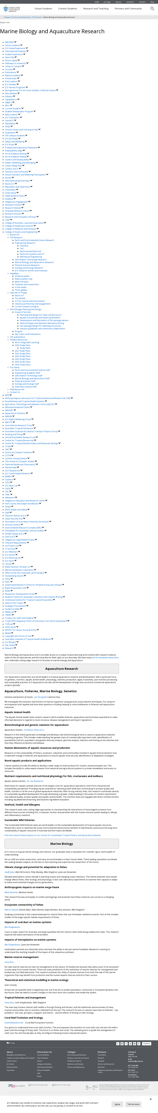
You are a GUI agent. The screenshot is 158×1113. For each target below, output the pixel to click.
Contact (142, 2)
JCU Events (10, 554)
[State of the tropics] (61, 1084)
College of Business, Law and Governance (24, 223)
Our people (20, 298)
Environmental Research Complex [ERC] (23, 527)
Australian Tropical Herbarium (19, 428)
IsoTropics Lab (12, 545)
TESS (7, 482)
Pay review (10, 645)
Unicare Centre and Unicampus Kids (22, 129)
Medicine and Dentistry (75, 1064)
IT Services (10, 548)
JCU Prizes (10, 144)
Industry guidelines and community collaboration (42, 328)
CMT (7, 449)
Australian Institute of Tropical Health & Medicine (28, 639)
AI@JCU (8, 102)
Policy (8, 579)
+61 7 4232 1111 (133, 1072)
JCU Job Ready (11, 138)
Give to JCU (10, 536)
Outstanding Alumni (14, 575)
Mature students (13, 75)
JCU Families (11, 84)
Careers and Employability (17, 159)
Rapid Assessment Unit (16, 588)
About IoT (19, 295)
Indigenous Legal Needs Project (20, 539)
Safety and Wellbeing (15, 141)
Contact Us (15, 392)
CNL (7, 491)
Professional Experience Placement (21, 147)
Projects (18, 331)
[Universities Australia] (38, 1084)
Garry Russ (9, 1002)
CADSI (8, 488)
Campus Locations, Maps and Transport (21, 1058)
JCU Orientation (12, 117)
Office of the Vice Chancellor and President (25, 572)
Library (118, 2)
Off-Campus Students (15, 135)
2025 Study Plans (22, 361)
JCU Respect (11, 642)
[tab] (62, 668)
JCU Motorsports (13, 557)
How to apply (11, 60)
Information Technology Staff (28, 375)
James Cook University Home (15, 8)
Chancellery (10, 189)
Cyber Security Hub (14, 518)
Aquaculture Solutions (15, 413)
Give (152, 2)
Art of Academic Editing (16, 156)
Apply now (5, 22)
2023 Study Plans (22, 356)
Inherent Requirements (16, 542)
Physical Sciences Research (27, 265)
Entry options (11, 81)
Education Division (13, 204)
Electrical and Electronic (30, 251)
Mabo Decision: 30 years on (18, 566)
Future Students (43, 8)
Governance (11, 192)
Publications (11, 72)
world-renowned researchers (105, 657)
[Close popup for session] (150, 1099)
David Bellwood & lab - (15, 1022)
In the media (20, 287)
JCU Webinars (11, 551)
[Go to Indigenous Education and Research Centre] (89, 1089)
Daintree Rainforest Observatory (20, 464)
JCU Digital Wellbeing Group (18, 419)
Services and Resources (106, 1064)
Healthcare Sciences (74, 1061)
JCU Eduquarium (12, 470)
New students (11, 114)
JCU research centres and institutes (31, 270)
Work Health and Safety (16, 509)
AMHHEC (9, 410)
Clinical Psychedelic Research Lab (20, 437)
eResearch (10, 497)
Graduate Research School (17, 210)
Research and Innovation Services (21, 217)
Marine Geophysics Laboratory (19, 570)
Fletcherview (11, 467)
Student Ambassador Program (19, 111)
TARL (7, 494)
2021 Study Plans (22, 350)
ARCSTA (9, 422)
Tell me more (133, 1104)
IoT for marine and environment (30, 301)
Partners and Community (128, 8)
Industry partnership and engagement (32, 303)
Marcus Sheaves (11, 909)
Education (101, 1067)
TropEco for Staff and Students (19, 618)
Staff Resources (17, 389)
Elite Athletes (11, 93)
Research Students (43, 1070)
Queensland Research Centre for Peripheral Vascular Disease (33, 584)
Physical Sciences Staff (25, 381)
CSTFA (8, 455)
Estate (8, 506)
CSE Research (37, 17)
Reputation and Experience (17, 186)
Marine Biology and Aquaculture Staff (32, 378)
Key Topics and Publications (28, 334)
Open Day (10, 57)
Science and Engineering (75, 1067)
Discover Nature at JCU (16, 515)
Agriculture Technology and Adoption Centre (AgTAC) (30, 404)
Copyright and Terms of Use (18, 636)
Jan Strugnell (40, 697)
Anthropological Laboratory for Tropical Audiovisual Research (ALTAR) (38, 398)
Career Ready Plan (13, 165)
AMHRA (8, 416)
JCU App (107, 2)
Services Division (13, 524)
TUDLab (9, 624)
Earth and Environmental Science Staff (32, 370)
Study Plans (25, 348)
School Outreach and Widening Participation (25, 174)
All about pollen (22, 276)
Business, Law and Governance (78, 1058)
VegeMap (14, 273)
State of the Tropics (14, 603)
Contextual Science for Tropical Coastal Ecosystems (29, 600)
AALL (7, 105)
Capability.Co (11, 99)
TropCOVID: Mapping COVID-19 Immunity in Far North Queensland (36, 621)
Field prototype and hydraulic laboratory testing (42, 323)
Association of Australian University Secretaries (27, 521)
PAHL (7, 582)
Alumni (8, 177)
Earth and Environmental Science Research (34, 240)
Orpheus (9, 479)
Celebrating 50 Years (15, 195)
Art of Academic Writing (16, 153)
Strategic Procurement (15, 606)
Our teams (15, 367)
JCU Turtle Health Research (18, 473)
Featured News (12, 1067)
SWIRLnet (9, 612)
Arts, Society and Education (76, 1055)
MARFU (8, 476)
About (10, 1052)
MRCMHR (9, 42)
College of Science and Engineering (17, 17)
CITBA (8, 446)
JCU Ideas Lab (11, 485)
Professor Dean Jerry (34, 730)
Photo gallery (21, 290)
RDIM (8, 591)
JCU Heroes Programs (15, 87)
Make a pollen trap (23, 278)
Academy (9, 198)
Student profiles (12, 609)
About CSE (15, 234)
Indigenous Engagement (16, 201)
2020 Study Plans (22, 345)
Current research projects (27, 306)
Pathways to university (15, 63)
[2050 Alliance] (16, 1087)
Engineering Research (25, 243)
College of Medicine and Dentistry (21, 228)
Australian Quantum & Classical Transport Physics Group (31, 431)
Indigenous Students (44, 1064)
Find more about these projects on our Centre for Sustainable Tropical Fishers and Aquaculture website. (53, 835)
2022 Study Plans (22, 353)
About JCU (10, 183)
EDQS (8, 126)
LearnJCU (130, 2)
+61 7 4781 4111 (133, 1067)
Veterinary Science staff (26, 386)
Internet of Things (18, 292)
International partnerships (17, 180)
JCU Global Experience (15, 48)
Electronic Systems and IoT (32, 254)
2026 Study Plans (22, 364)
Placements (10, 123)
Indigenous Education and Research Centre (25, 500)
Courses (9, 69)
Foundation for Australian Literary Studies (24, 530)
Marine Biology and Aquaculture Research (34, 262)
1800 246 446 (132, 1057)
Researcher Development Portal (20, 594)
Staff (97, 2)
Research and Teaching (96, 8)
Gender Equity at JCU (15, 533)
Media (8, 633)
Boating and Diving (14, 434)
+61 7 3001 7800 (133, 1077)
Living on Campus (13, 66)
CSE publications (17, 337)
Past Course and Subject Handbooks (22, 503)
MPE (7, 395)
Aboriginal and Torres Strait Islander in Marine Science (30, 90)
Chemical (24, 245)
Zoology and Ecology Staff (27, 384)
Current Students (67, 8)
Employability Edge (14, 150)
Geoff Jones (9, 872)
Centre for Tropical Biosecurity (19, 440)
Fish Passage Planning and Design (26, 309)
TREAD (8, 615)
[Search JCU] (152, 8)
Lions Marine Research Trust (18, 425)
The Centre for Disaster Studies (20, 461)
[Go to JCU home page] (11, 1043)
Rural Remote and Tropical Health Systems (25, 401)
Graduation (10, 132)
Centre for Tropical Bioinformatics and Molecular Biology (32, 443)
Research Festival (13, 208)
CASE (7, 219)
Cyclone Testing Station (16, 458)
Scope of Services (23, 312)
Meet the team (21, 281)
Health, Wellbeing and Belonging (20, 162)
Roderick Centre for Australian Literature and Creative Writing (34, 597)
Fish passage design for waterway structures (40, 326)
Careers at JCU (12, 168)
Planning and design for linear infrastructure (40, 315)
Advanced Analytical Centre (17, 407)
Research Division (13, 213)
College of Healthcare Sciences (19, 226)
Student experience (14, 54)
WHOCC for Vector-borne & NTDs (21, 630)
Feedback (146, 1044)
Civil (21, 248)
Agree (117, 1104)
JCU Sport (9, 560)
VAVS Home (10, 627)
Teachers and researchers (27, 284)
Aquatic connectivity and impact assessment (40, 317)
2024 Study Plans (22, 359)
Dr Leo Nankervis (35, 781)
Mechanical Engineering (31, 256)
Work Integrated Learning (27, 342)
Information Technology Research (31, 259)
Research (9, 648)
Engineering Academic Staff (27, 373)
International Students (15, 51)
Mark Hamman (11, 892)
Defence (9, 96)
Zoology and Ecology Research (29, 267)
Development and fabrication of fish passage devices (44, 320)
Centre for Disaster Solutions (19, 452)
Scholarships (11, 78)
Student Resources (18, 339)
